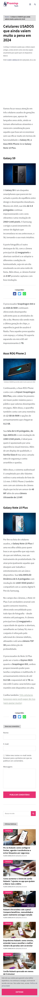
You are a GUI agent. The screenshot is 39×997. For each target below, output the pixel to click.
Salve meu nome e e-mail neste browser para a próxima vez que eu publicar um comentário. (17, 758)
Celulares (8, 831)
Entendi (19, 992)
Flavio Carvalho (12, 60)
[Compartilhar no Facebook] (14, 293)
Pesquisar (33, 813)
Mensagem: (8, 767)
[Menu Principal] (30, 4)
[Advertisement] (19, 83)
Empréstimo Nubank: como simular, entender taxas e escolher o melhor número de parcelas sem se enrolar (18, 943)
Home (7, 17)
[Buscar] (35, 4)
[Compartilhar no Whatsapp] (24, 293)
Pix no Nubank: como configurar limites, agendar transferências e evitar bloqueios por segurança (17, 850)
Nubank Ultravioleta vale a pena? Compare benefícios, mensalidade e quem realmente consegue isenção (18, 912)
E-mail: (6, 744)
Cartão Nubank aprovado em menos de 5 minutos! (18, 972)
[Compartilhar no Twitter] (19, 293)
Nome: (6, 733)
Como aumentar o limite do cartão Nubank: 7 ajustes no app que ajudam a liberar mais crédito (19, 881)
